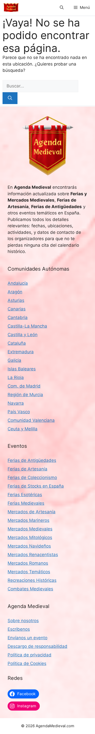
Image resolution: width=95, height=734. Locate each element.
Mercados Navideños (29, 546)
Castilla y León (22, 334)
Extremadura (21, 351)
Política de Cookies (27, 663)
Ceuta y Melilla (22, 428)
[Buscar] (10, 98)
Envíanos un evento (27, 637)
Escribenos (19, 629)
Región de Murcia (25, 394)
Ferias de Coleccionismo (32, 477)
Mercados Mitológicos (30, 537)
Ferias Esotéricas (25, 494)
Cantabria (18, 317)
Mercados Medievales (30, 528)
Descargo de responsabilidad (37, 646)
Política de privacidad (29, 654)
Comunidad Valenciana (31, 420)
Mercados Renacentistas (33, 554)
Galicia (14, 360)
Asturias (16, 300)
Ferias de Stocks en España (36, 486)
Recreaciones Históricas (32, 580)
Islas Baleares (22, 368)
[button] (62, 7)
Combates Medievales (30, 588)
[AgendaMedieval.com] (11, 7)
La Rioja (16, 377)
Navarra (16, 403)
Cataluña (17, 343)
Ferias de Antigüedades (32, 460)
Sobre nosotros (23, 620)
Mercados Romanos (28, 563)
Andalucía (18, 283)
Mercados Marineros (28, 520)
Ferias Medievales (26, 503)
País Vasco (19, 411)
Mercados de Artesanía (31, 511)
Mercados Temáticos (29, 571)
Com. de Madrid (24, 386)
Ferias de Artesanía (27, 468)
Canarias (17, 308)
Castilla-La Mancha (27, 326)
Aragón (15, 291)
